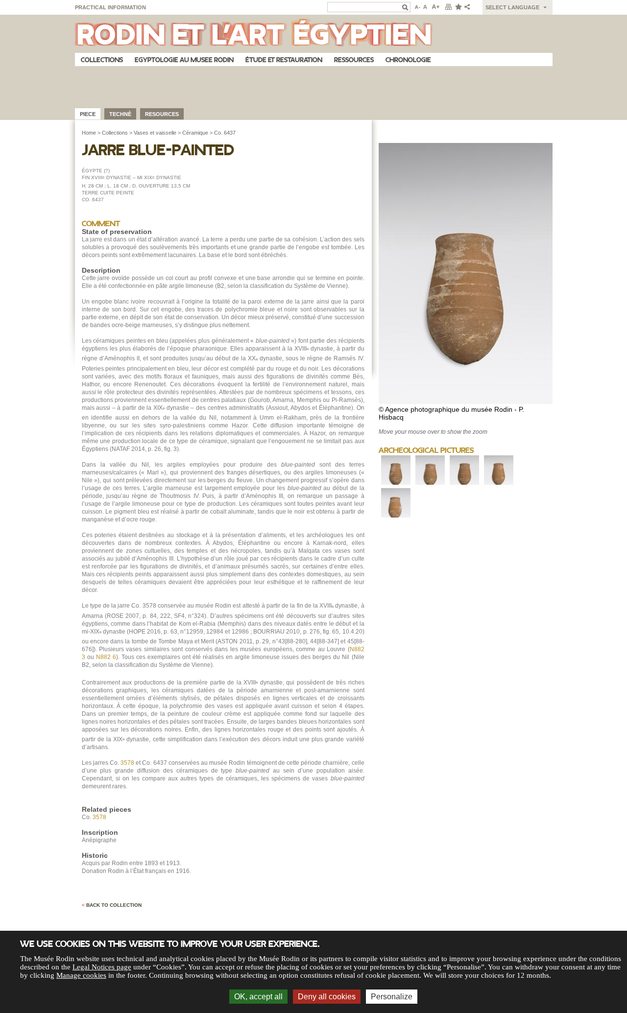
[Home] (314, 34)
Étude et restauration (283, 60)
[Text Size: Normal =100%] (425, 7)
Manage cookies (81, 975)
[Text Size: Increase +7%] (436, 7)
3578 (127, 762)
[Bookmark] (458, 7)
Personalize (391, 996)
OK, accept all (258, 996)
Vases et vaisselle (155, 133)
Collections (102, 60)
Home (89, 133)
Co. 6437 (225, 133)
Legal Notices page (101, 967)
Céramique (195, 133)
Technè (120, 114)
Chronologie (408, 60)
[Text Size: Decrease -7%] (416, 7)
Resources (162, 114)
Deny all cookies (327, 996)
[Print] (448, 7)
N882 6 (106, 657)
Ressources (354, 60)
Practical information (110, 7)
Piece (88, 114)
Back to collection (112, 905)
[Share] (469, 7)
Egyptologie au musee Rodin (184, 60)
